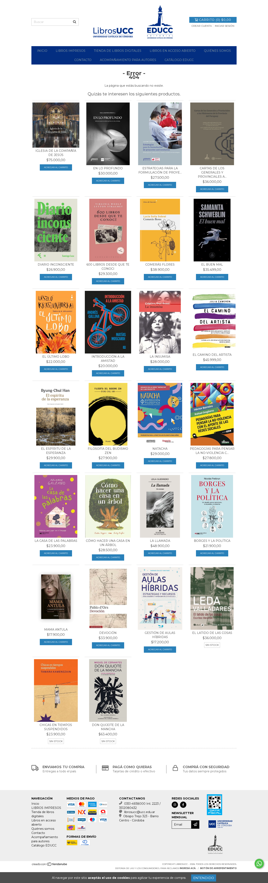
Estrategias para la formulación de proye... (160, 170)
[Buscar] (74, 22)
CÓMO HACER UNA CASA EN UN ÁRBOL (108, 543)
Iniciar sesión (224, 25)
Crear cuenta (201, 25)
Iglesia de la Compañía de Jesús (55, 153)
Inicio (42, 51)
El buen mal (212, 264)
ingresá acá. (188, 868)
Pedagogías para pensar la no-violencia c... (212, 451)
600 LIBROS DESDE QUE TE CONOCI (107, 267)
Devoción (108, 633)
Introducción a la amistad (107, 359)
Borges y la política (212, 541)
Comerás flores (160, 264)
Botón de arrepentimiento (218, 868)
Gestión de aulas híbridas (160, 635)
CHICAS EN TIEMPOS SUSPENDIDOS (56, 727)
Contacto (82, 60)
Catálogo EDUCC (179, 60)
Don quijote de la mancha (108, 727)
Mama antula (56, 629)
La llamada (160, 541)
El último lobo (55, 357)
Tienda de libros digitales (117, 51)
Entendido (203, 878)
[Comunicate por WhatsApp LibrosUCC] (259, 863)
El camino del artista (212, 355)
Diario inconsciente (56, 264)
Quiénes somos (217, 51)
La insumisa (160, 357)
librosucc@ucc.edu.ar (139, 812)
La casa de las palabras (56, 541)
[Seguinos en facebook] (183, 805)
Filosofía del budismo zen (108, 451)
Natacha (160, 449)
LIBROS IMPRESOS (70, 51)
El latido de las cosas (212, 633)
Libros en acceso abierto (173, 51)
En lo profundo (108, 168)
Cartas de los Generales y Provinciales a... (212, 172)
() (215, 20)
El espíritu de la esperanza (56, 451)
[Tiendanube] (49, 865)
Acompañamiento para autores (128, 60)
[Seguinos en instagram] (175, 805)
